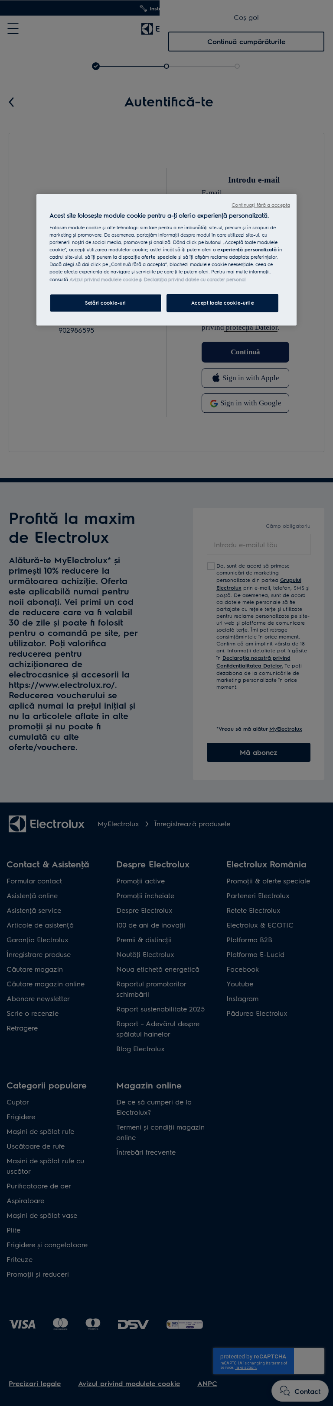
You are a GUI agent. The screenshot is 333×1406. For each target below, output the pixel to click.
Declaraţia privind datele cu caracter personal (195, 279)
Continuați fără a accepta (261, 205)
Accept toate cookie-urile (222, 302)
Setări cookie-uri (105, 302)
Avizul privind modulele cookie (103, 279)
